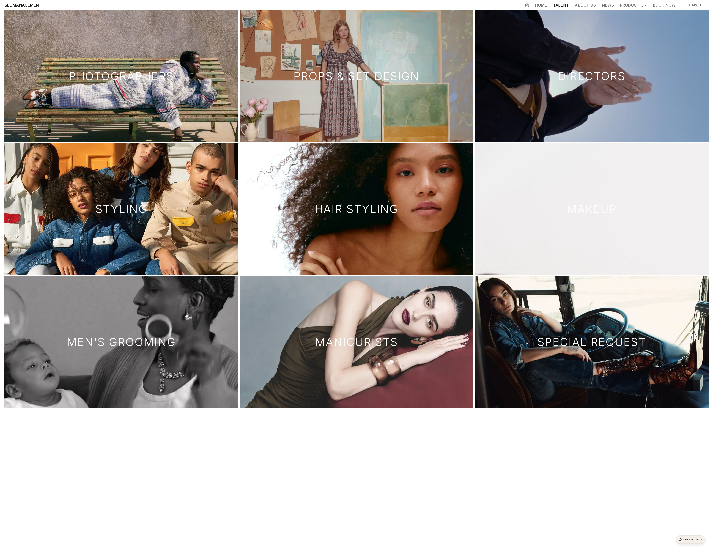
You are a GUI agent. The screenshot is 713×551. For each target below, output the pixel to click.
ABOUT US (585, 5)
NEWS (608, 5)
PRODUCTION (633, 5)
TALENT (561, 5)
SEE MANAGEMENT (22, 5)
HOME (541, 5)
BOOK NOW (664, 5)
